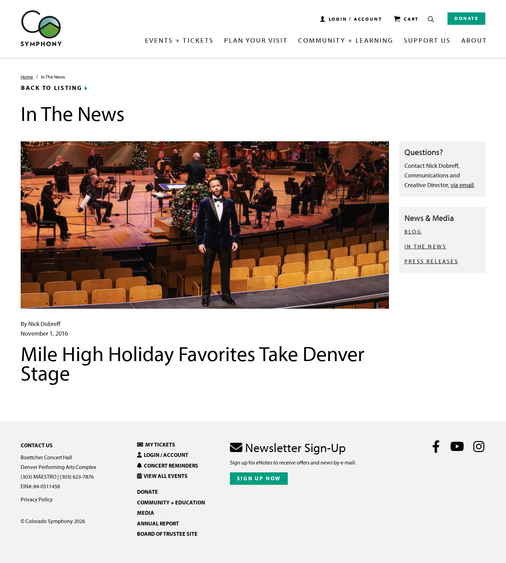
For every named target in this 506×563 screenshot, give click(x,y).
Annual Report (158, 523)
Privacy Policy (37, 499)
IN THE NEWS (425, 246)
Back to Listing (51, 87)
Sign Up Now (259, 478)
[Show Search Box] (431, 19)
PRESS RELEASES (431, 261)
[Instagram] (478, 446)
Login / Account (165, 454)
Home (27, 77)
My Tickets (159, 444)
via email (462, 185)
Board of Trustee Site (167, 533)
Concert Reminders (170, 465)
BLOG (413, 231)
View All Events (165, 475)
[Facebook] (436, 446)
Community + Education (171, 502)
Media (145, 512)
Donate (466, 18)
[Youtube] (457, 446)
